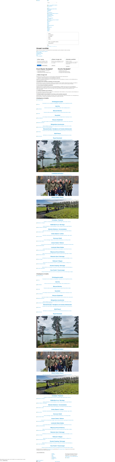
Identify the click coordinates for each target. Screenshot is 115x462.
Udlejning (48, 21)
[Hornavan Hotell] (39, 236)
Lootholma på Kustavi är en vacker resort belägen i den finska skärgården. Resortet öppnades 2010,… (57, 175)
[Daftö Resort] (38, 131)
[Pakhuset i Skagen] (39, 259)
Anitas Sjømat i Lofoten (57, 233)
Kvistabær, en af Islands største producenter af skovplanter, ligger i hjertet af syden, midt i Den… (57, 221)
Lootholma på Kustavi (57, 173)
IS (53, 46)
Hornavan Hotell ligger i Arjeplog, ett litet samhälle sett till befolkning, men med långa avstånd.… (57, 239)
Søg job (48, 7)
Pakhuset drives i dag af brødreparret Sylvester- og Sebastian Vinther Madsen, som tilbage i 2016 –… (57, 262)
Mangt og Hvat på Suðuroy (57, 252)
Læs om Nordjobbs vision (40, 452)
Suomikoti (57, 115)
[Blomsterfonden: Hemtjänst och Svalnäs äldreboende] (44, 127)
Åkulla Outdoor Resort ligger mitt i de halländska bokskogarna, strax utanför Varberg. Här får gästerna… (57, 198)
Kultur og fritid (49, 20)
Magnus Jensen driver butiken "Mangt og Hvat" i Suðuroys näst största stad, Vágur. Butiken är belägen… (57, 253)
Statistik (48, 29)
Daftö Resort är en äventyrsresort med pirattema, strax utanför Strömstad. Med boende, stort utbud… (57, 135)
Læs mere (53, 65)
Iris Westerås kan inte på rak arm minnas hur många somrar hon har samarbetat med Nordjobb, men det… (57, 258)
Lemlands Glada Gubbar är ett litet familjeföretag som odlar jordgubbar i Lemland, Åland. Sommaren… (57, 424)
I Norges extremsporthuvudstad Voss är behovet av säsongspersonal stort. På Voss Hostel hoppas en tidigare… (57, 271)
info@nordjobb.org (67, 456)
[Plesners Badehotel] (39, 293)
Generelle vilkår (49, 16)
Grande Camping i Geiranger (57, 265)
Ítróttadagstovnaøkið (57, 101)
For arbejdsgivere (49, 12)
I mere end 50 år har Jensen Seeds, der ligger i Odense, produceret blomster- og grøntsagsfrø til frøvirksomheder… (57, 244)
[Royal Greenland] (39, 136)
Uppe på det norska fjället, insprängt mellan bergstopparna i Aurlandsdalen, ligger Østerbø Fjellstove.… (57, 230)
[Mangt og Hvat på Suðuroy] (40, 425)
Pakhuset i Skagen (57, 261)
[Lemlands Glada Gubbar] (40, 245)
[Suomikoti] (38, 113)
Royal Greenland (57, 138)
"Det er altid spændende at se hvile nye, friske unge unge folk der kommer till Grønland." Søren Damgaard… (57, 139)
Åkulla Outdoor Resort (57, 197)
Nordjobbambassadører (50, 25)
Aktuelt (48, 26)
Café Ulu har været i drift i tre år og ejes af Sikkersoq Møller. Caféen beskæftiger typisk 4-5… (57, 107)
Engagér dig (53, 457)
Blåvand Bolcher (57, 110)
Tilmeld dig (39, 65)
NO (50, 46)
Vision (48, 24)
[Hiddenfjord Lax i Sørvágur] (40, 222)
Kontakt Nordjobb (44, 65)
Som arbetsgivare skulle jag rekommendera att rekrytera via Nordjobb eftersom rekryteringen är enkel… (57, 116)
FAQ (47, 11)
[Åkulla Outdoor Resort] (57, 185)
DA (47, 46)
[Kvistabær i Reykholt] (57, 384)
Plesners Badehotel (57, 120)
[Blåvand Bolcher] (39, 108)
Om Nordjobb (49, 18)
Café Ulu (57, 106)
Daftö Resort (57, 133)
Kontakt (48, 30)
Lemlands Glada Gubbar (57, 247)
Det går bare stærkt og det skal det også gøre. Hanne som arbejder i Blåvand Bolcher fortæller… (57, 112)
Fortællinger (49, 10)
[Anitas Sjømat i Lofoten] (40, 231)
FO (54, 46)
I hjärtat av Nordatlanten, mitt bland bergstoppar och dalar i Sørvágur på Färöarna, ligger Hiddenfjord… (57, 226)
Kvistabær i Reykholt (57, 220)
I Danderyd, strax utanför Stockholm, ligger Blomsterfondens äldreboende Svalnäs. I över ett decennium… (57, 130)
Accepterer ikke (5, 460)
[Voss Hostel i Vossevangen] (40, 268)
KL (56, 46)
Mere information (57, 461)
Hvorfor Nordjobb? (49, 14)
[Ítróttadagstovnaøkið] (39, 99)
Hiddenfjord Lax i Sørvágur (57, 224)
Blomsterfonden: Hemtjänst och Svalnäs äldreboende (57, 129)
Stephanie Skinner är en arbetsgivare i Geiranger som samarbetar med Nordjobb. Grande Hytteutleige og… (57, 267)
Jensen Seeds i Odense (57, 243)
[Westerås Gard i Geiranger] (40, 254)
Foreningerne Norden (62, 449)
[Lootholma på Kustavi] (57, 156)
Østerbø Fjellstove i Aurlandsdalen (57, 229)
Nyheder (48, 28)
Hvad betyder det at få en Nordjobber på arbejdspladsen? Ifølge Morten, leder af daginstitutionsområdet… (57, 103)
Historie (48, 23)
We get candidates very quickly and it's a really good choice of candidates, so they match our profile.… (57, 301)
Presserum (53, 454)
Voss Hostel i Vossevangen (57, 270)
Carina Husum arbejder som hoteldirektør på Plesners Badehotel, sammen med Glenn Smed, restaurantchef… (57, 121)
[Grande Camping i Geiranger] (40, 263)
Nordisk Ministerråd (50, 449)
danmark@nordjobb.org (74, 456)
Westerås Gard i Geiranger (57, 256)
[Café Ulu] (38, 104)
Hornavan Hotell (57, 238)
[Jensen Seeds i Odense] (40, 416)
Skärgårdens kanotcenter (57, 124)
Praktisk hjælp (49, 9)
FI (52, 46)
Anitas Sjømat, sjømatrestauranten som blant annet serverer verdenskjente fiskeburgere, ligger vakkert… (57, 235)
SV (49, 46)
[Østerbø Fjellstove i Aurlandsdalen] (41, 227)
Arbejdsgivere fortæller (50, 15)
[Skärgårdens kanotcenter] (40, 122)
